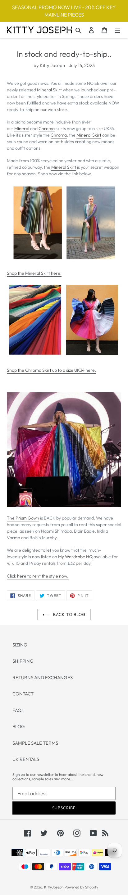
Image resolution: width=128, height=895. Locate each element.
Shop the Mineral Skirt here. (34, 273)
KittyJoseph (54, 887)
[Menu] (117, 30)
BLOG (18, 726)
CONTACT (23, 694)
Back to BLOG (68, 614)
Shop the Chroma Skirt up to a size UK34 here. (51, 370)
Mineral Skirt (49, 90)
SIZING (19, 645)
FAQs (17, 710)
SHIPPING (23, 661)
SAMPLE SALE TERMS (35, 743)
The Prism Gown (23, 518)
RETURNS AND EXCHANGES (42, 677)
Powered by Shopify (81, 887)
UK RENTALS (25, 759)
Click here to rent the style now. (38, 576)
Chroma (47, 128)
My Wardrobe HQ (75, 556)
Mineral (21, 128)
